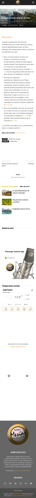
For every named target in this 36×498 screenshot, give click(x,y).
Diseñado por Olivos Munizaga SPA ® (22, 495)
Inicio (2, 7)
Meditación (9, 7)
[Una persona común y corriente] (7, 202)
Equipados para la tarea (21, 209)
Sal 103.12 (7, 105)
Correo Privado (18, 490)
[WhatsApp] (26, 483)
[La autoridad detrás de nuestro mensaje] (7, 193)
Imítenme (31, 164)
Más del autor (25, 186)
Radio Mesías (13, 141)
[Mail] (15, 483)
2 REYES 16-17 (20, 133)
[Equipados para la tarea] (7, 211)
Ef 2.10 (14, 120)
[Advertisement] (18, 327)
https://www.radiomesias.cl (18, 177)
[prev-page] (3, 218)
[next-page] (6, 218)
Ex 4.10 (25, 116)
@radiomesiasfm (18, 347)
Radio (5, 25)
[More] (24, 31)
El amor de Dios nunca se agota (10, 165)
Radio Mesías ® (17, 494)
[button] (3, 2)
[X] (21, 483)
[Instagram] (10, 483)
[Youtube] (31, 483)
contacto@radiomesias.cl (22, 470)
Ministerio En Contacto (14, 139)
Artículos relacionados (10, 186)
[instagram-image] (9, 357)
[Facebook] (5, 483)
